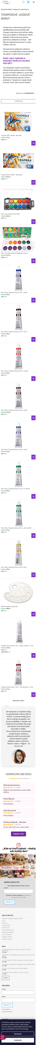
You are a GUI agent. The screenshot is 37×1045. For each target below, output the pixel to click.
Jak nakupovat (6, 925)
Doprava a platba (7, 939)
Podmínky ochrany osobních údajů (12, 918)
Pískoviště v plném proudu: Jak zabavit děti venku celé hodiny (18, 955)
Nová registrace (6, 1009)
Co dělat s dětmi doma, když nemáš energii (15, 968)
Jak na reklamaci (7, 934)
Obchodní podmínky (8, 932)
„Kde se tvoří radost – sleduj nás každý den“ (19, 850)
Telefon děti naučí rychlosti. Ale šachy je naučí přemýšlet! (16, 950)
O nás (3, 921)
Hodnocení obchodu (18, 773)
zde (27, 1029)
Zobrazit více (18, 834)
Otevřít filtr (19, 101)
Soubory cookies (7, 937)
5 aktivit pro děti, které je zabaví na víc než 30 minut (17, 960)
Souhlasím (18, 1040)
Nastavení (17, 1034)
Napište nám (5, 927)
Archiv (6, 978)
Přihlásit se (9, 902)
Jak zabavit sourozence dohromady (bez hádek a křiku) (18, 964)
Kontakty (5, 923)
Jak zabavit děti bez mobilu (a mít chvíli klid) (15, 972)
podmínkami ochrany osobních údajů (21, 896)
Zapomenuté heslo (7, 1012)
